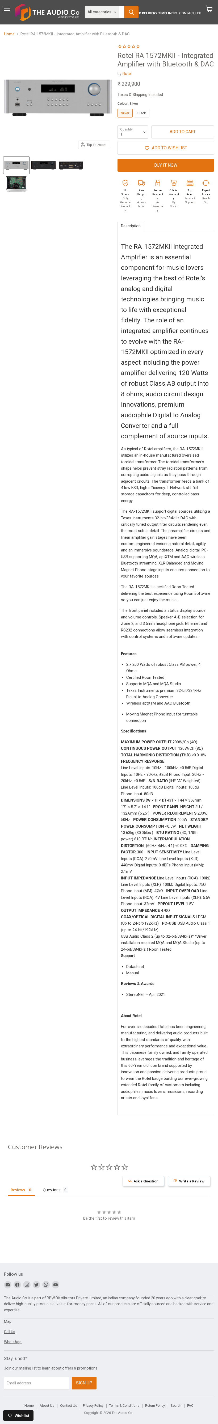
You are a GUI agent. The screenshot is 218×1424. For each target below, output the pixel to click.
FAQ (190, 1406)
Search (176, 1406)
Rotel (127, 73)
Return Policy (155, 1406)
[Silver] (126, 118)
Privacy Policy (93, 1406)
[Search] (131, 12)
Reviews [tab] (18, 1189)
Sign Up (84, 1382)
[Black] (142, 118)
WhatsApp (13, 1342)
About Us (47, 1406)
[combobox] (121, 12)
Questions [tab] (51, 1189)
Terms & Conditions (124, 1406)
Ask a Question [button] (146, 1181)
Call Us (9, 1332)
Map (7, 1321)
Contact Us (68, 1406)
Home (9, 34)
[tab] (131, 226)
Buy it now (165, 165)
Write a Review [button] (191, 1181)
